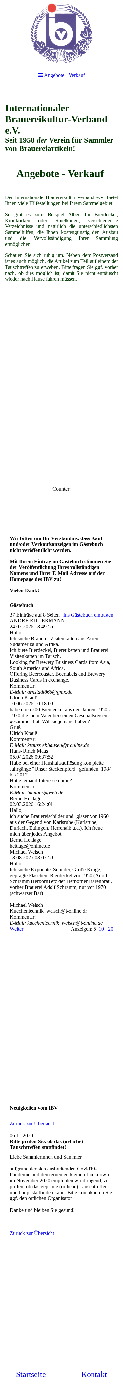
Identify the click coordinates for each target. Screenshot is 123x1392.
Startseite (31, 1374)
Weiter (16, 929)
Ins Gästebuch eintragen (88, 614)
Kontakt (94, 1374)
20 (110, 929)
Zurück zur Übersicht (32, 1123)
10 (101, 929)
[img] (61, 33)
